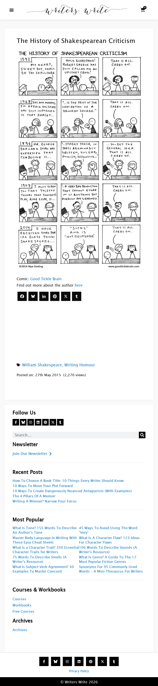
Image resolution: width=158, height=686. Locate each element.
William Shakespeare (42, 365)
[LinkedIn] (43, 296)
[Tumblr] (76, 296)
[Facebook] (22, 296)
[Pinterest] (54, 296)
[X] (65, 296)
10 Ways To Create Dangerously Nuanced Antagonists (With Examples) (72, 491)
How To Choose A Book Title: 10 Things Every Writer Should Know (68, 481)
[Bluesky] (33, 296)
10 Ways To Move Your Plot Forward (43, 486)
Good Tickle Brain (46, 279)
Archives (20, 630)
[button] (11, 9)
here (78, 285)
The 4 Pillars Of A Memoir (34, 496)
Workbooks (22, 605)
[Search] (142, 435)
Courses (19, 599)
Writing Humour (79, 365)
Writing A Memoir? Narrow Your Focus (45, 501)
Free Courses (23, 611)
